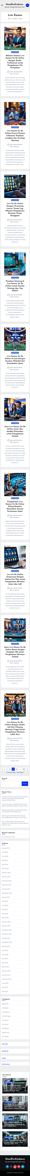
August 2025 (6, 897)
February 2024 (6, 971)
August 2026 (6, 848)
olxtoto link (5, 1051)
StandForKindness (14, 4)
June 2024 (5, 954)
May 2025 (5, 909)
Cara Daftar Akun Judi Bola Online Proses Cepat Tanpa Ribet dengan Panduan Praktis (14, 1106)
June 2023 (5, 983)
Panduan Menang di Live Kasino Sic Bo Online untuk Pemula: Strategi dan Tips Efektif (15, 286)
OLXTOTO (20, 1172)
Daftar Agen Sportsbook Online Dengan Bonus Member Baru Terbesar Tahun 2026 (14, 1142)
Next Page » (20, 772)
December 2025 (6, 881)
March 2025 (5, 917)
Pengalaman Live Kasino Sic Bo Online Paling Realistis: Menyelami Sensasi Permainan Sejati (15, 506)
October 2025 (6, 889)
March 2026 (5, 868)
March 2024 (5, 967)
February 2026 (6, 872)
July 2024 (5, 950)
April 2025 (5, 913)
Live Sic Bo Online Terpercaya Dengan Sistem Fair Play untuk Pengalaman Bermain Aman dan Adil (15, 579)
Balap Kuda (5, 1004)
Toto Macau (5, 1036)
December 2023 (6, 979)
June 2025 (5, 905)
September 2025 (7, 893)
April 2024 (5, 962)
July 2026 (5, 852)
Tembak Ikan (5, 1028)
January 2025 (6, 926)
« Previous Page (10, 772)
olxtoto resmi (6, 1064)
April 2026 (5, 864)
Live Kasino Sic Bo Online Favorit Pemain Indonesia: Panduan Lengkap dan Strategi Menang (15, 135)
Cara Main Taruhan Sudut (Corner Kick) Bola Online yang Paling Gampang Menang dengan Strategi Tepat (15, 798)
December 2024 (6, 930)
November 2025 (6, 885)
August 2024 (6, 946)
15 (24, 769)
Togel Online (5, 1032)
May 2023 (5, 987)
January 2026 (6, 877)
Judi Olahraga (6, 1016)
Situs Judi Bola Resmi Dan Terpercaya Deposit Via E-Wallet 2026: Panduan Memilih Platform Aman (15, 823)
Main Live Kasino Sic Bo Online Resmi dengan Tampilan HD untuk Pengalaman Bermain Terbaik (15, 652)
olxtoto (4, 1058)
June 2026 (5, 856)
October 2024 (6, 938)
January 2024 (6, 975)
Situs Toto (5, 1044)
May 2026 (5, 860)
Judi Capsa (5, 1008)
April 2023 (5, 991)
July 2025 (5, 901)
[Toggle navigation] (2, 5)
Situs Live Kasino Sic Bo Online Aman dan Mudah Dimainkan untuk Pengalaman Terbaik (15, 431)
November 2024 (6, 934)
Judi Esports (5, 1012)
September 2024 (7, 942)
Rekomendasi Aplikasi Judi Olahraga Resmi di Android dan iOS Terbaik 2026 (14, 1124)
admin (11, 71)
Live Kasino (15, 52)
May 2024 (5, 958)
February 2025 (6, 922)
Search (4, 778)
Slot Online (5, 1024)
